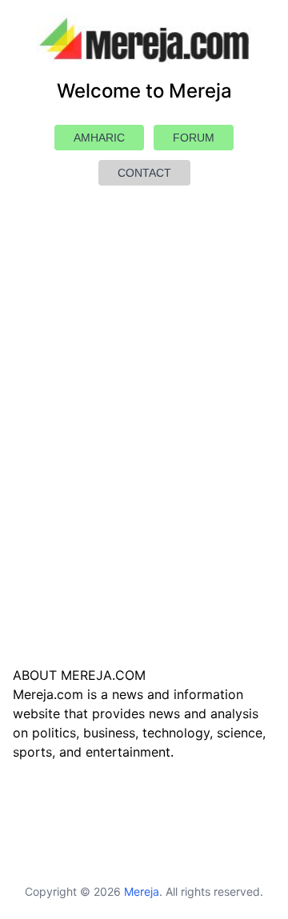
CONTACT (144, 172)
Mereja (141, 891)
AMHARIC (99, 137)
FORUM (193, 137)
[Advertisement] (144, 464)
